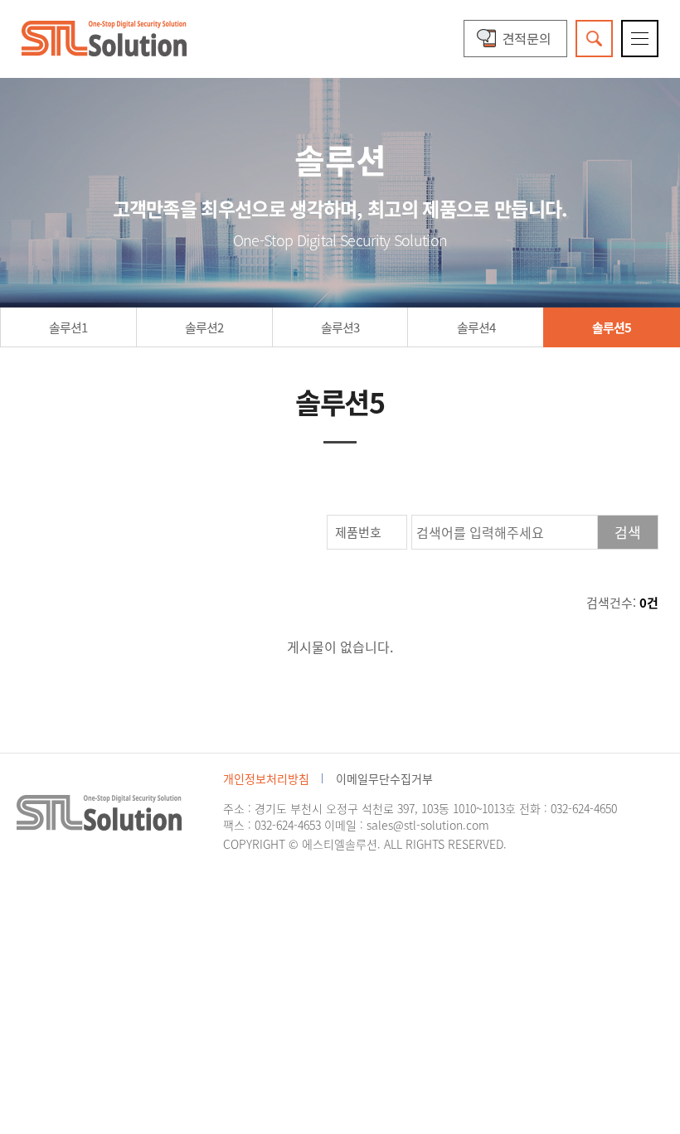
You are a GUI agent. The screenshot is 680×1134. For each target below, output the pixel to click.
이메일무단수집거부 (384, 778)
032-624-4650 (584, 808)
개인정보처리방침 (266, 778)
